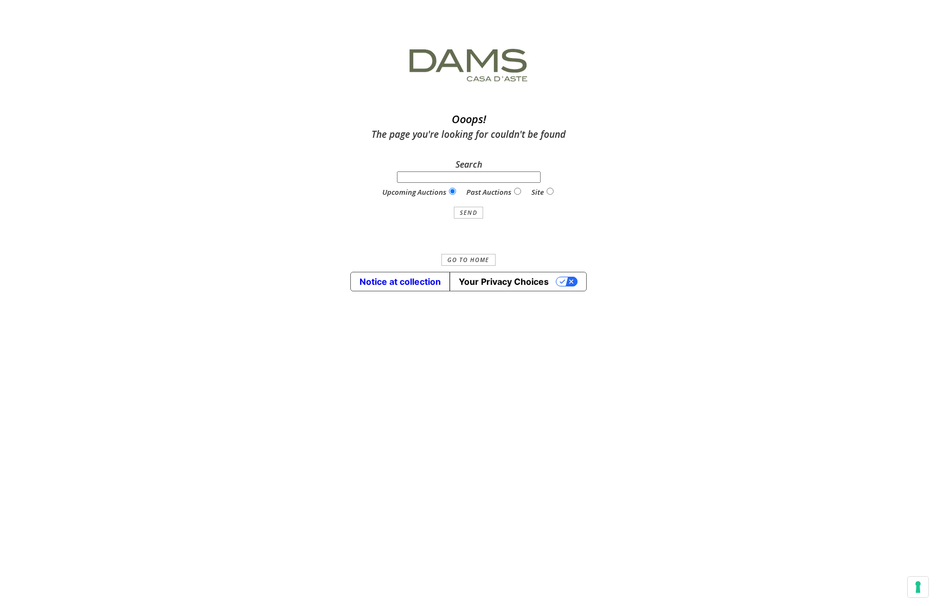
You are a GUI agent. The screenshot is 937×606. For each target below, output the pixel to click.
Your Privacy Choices (504, 281)
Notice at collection (400, 281)
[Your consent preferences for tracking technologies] (918, 587)
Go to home (468, 260)
